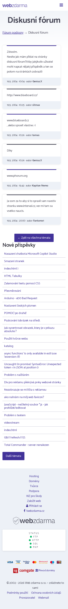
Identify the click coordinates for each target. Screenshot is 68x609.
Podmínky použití (17, 592)
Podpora (34, 491)
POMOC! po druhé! (15, 313)
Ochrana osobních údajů (46, 592)
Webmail (43, 597)
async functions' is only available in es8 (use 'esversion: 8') (30, 355)
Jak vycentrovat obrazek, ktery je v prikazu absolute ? (29, 330)
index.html (10, 430)
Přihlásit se (35, 506)
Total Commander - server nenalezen (26, 445)
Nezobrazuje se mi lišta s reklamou (25, 389)
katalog (8, 346)
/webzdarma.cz (34, 510)
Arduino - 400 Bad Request (20, 298)
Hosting (34, 476)
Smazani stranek (14, 261)
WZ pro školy (34, 496)
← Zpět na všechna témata (34, 237)
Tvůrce (34, 486)
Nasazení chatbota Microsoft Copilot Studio (30, 253)
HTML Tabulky (13, 276)
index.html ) (11, 268)
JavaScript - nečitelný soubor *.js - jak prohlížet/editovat (26, 406)
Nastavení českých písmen (20, 305)
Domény (34, 481)
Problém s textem (15, 415)
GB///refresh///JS (14, 437)
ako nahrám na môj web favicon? (24, 397)
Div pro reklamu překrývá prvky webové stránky (32, 382)
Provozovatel (27, 597)
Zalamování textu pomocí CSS (22, 283)
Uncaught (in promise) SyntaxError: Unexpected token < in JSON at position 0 (32, 366)
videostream (11, 422)
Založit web (34, 501)
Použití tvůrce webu (16, 338)
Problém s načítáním (16, 374)
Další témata (13, 456)
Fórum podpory (12, 32)
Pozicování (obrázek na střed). (22, 320)
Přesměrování (12, 290)
